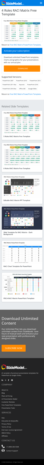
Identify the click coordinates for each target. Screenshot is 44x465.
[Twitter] (5, 380)
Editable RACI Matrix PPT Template (17, 200)
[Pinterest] (12, 380)
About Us (5, 390)
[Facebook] (9, 380)
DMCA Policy (6, 433)
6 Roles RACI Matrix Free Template (17, 168)
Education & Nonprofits (10, 421)
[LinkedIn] (2, 380)
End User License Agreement (12, 430)
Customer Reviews (8, 402)
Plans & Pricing (7, 396)
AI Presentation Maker (9, 399)
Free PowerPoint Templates (11, 405)
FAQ (3, 418)
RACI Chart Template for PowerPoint (18, 266)
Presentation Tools (8, 408)
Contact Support (12, 451)
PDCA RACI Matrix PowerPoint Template (19, 298)
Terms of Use (6, 427)
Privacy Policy (6, 424)
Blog (3, 393)
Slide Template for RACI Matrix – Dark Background (18, 233)
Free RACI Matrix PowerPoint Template (25, 45)
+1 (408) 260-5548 (12, 447)
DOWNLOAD (23, 68)
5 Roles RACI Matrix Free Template (17, 136)
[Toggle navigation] (40, 3)
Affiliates (5, 436)
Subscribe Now (13, 348)
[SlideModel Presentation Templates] (13, 3)
